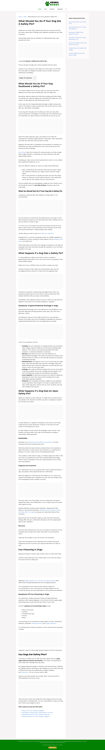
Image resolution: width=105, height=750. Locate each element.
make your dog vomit (47, 233)
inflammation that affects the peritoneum (40, 442)
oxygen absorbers (51, 623)
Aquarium (60, 9)
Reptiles (52, 9)
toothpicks (57, 239)
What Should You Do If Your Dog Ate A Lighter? (36, 716)
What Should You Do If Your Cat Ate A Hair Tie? (36, 714)
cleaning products (37, 623)
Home (20, 16)
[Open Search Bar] (66, 9)
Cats (45, 9)
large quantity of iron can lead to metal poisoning (40, 580)
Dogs (39, 9)
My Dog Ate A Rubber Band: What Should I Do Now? (37, 712)
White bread (22, 152)
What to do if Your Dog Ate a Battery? (33, 710)
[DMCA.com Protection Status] (52, 748)
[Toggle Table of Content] (33, 78)
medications (24, 672)
